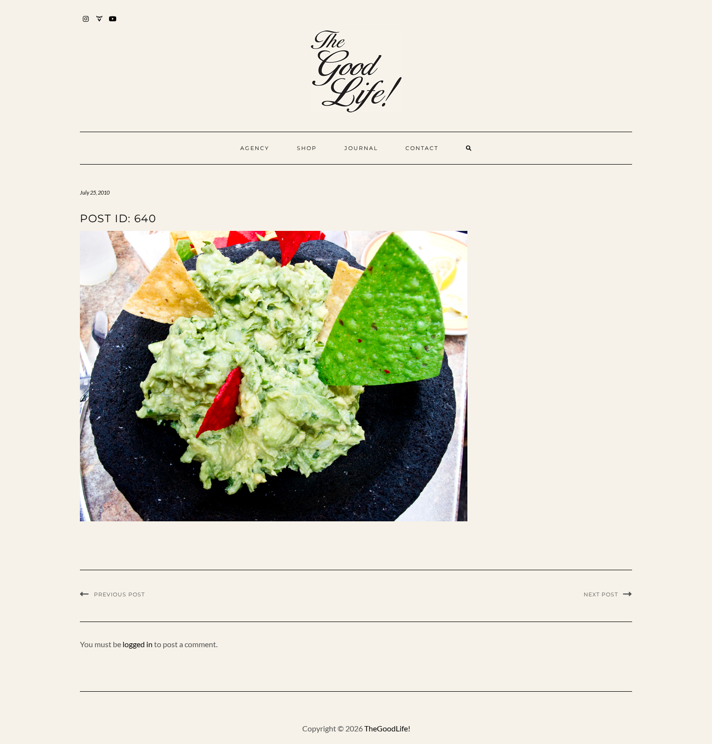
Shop (307, 148)
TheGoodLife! (387, 728)
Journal (361, 148)
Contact (421, 148)
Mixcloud (99, 23)
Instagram (86, 23)
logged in (138, 644)
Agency (254, 148)
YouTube (113, 23)
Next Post (601, 594)
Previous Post (119, 594)
